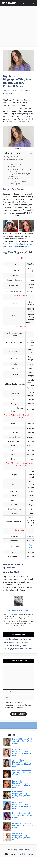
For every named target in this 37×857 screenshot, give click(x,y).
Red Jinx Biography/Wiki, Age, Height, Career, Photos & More (22, 815)
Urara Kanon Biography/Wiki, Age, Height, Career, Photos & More (21, 795)
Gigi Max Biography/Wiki (15, 159)
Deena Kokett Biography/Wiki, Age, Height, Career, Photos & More (21, 752)
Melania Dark (12, 247)
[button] (24, 3)
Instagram (31, 536)
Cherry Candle (9, 244)
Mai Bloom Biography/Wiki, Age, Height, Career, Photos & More (22, 772)
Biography (20, 634)
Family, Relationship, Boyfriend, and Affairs (20, 170)
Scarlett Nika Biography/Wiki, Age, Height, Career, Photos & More (21, 837)
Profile (11, 162)
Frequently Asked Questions (16, 181)
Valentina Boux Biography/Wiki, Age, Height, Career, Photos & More (21, 763)
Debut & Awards (15, 164)
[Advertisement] (18, 27)
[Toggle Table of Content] (29, 153)
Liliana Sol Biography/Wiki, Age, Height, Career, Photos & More (22, 741)
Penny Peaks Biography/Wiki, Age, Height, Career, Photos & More (21, 784)
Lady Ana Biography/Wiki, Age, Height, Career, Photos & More (22, 825)
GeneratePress (28, 854)
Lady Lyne (28, 244)
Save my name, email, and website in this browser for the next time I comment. (18, 705)
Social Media (13, 178)
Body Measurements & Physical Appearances (20, 175)
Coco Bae (19, 244)
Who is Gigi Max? (15, 184)
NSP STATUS (9, 3)
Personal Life (13, 167)
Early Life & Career (12, 156)
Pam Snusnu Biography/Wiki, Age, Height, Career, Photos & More (21, 805)
